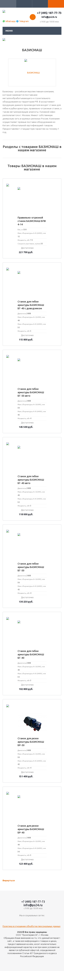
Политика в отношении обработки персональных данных (31, 926)
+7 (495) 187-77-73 (49, 13)
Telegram (24, 21)
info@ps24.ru (49, 17)
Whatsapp (10, 21)
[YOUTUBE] (32, 921)
